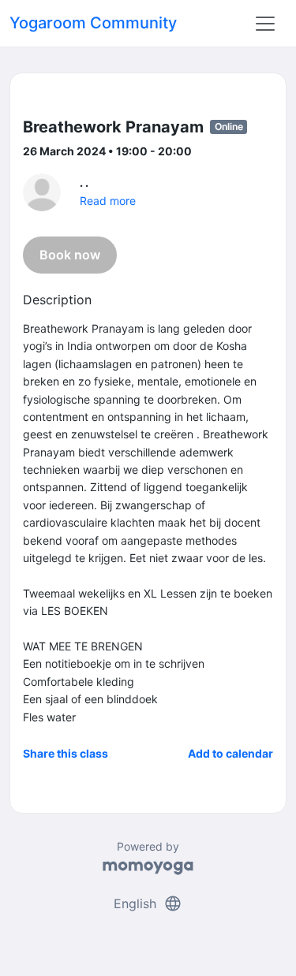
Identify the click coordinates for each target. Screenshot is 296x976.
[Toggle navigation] (265, 24)
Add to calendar (230, 753)
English (148, 903)
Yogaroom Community (93, 22)
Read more (108, 200)
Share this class (65, 753)
